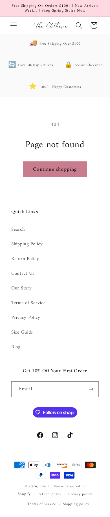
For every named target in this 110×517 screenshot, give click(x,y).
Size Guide (22, 332)
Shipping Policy (27, 244)
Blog (16, 347)
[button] (13, 25)
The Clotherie (52, 486)
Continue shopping (55, 169)
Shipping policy (76, 504)
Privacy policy (80, 494)
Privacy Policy (25, 317)
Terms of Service (28, 303)
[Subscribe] (90, 389)
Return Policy (25, 259)
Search (18, 229)
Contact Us (22, 273)
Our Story (21, 288)
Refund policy (49, 494)
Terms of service (41, 504)
